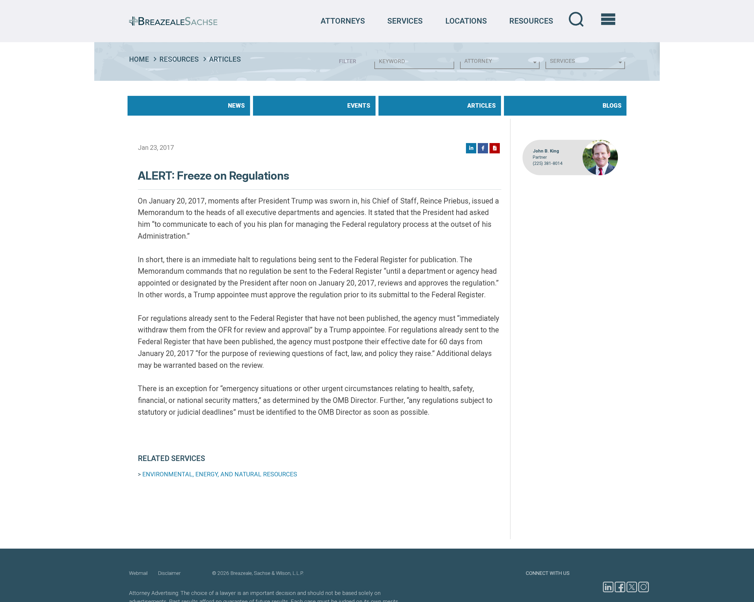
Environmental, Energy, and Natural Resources (219, 474)
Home (139, 59)
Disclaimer (169, 573)
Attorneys (343, 21)
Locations (466, 21)
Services (405, 21)
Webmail (138, 573)
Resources (531, 21)
